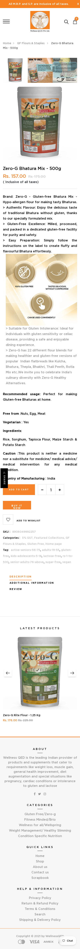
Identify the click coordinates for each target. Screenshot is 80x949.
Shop (40, 861)
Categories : (11, 537)
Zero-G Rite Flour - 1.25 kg (21, 715)
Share (4, 480)
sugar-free (53, 562)
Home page (53, 543)
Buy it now (16, 506)
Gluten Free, (36, 543)
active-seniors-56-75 (25, 549)
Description (21, 576)
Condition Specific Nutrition (40, 836)
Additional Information (32, 583)
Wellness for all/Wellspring (40, 825)
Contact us (40, 872)
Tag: (6, 549)
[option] (15, 71)
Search (40, 914)
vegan (66, 562)
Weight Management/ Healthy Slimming (40, 830)
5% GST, (28, 537)
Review (16, 589)
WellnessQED (54, 936)
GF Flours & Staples (31, 43)
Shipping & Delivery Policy (40, 919)
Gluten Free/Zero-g (40, 814)
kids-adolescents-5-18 (26, 556)
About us (40, 867)
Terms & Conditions (40, 909)
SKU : (6, 531)
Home (7, 43)
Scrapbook (40, 877)
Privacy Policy (40, 898)
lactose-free (52, 556)
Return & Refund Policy (40, 903)
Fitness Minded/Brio (40, 819)
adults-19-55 (50, 549)
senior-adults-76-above (27, 562)
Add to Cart (19, 490)
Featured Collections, (50, 537)
